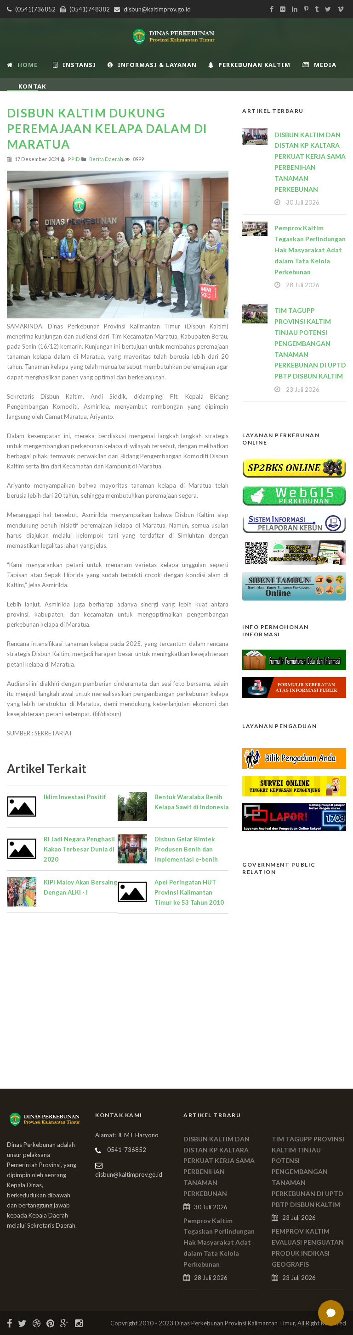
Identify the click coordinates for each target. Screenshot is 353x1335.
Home (27, 65)
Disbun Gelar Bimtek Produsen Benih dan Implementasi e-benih (186, 849)
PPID (74, 159)
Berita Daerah (106, 159)
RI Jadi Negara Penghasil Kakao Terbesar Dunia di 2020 (79, 849)
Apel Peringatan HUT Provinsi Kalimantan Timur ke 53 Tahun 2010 (189, 892)
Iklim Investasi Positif (75, 797)
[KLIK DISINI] (294, 467)
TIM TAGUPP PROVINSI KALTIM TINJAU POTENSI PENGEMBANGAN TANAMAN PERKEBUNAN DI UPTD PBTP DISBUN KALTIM (310, 343)
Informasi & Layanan (157, 65)
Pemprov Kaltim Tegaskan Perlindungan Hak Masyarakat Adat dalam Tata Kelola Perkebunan (310, 249)
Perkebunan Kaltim (254, 65)
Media (325, 65)
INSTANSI (79, 65)
